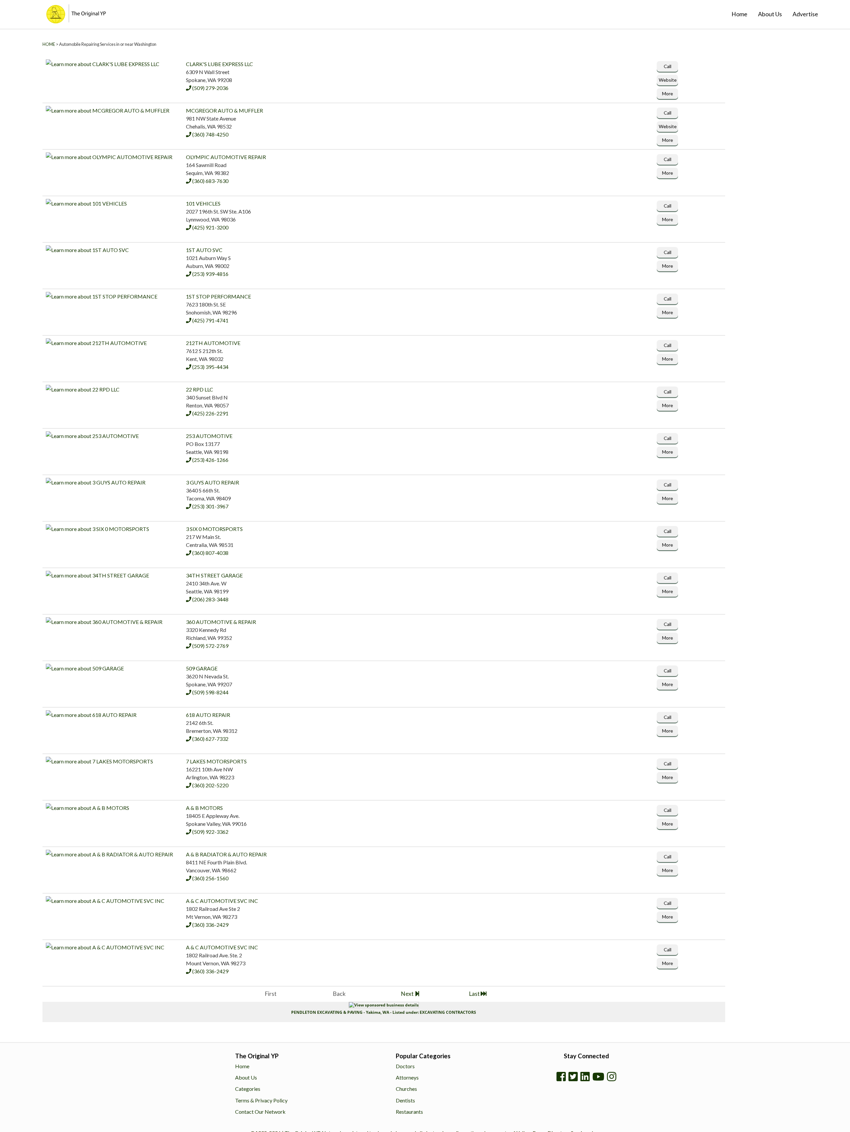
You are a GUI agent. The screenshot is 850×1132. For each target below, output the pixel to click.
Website (666, 80)
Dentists (405, 1100)
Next (408, 993)
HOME (48, 44)
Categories (247, 1089)
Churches (406, 1089)
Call (666, 66)
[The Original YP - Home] (56, 21)
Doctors (405, 1066)
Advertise (805, 14)
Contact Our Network (260, 1111)
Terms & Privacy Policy (261, 1100)
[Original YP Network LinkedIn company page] (585, 1076)
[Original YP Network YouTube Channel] (598, 1076)
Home (739, 14)
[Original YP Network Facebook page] (561, 1076)
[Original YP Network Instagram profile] (611, 1076)
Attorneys (407, 1077)
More (666, 94)
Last (475, 993)
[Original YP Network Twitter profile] (573, 1076)
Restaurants (409, 1111)
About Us (770, 14)
